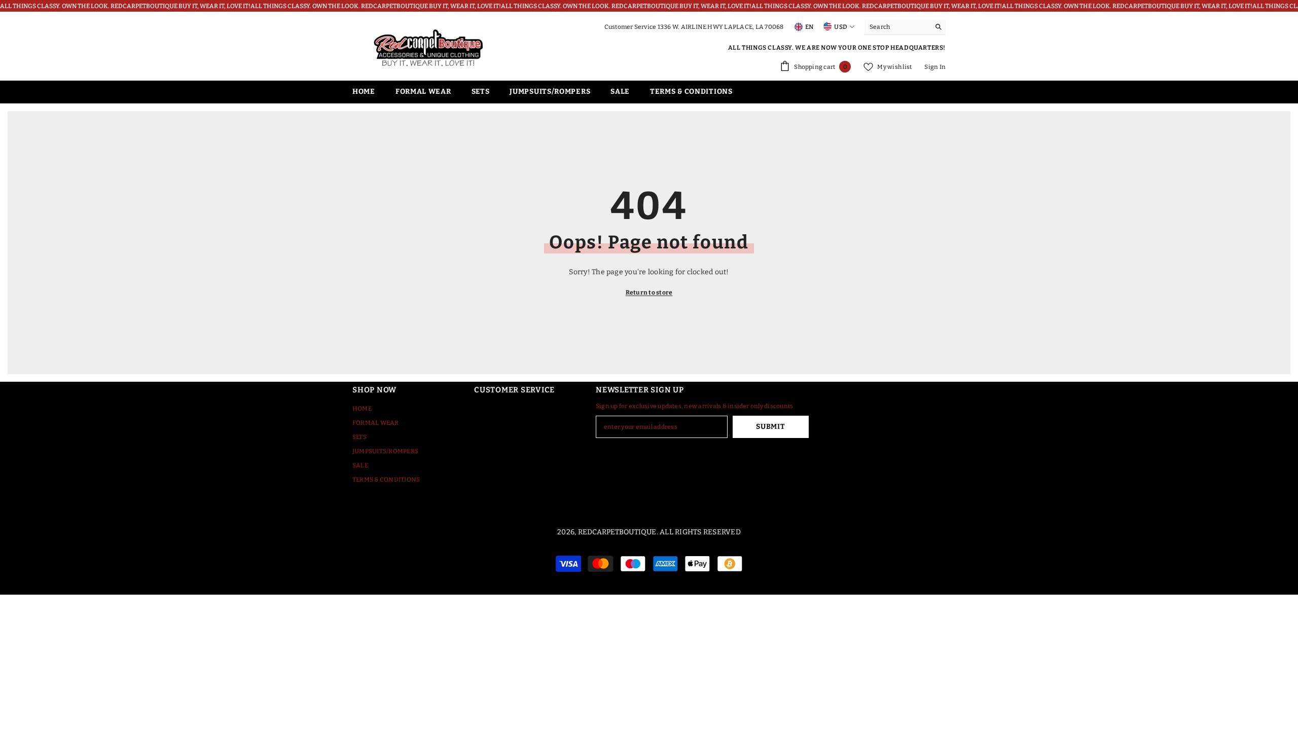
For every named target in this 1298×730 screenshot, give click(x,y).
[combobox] (897, 26)
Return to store (649, 292)
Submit (770, 426)
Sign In (935, 66)
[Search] (905, 27)
